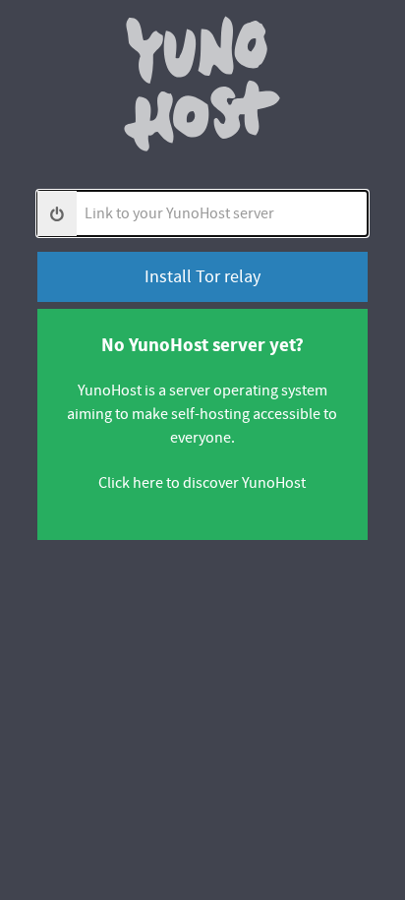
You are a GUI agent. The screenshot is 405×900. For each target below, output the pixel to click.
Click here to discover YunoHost (202, 483)
